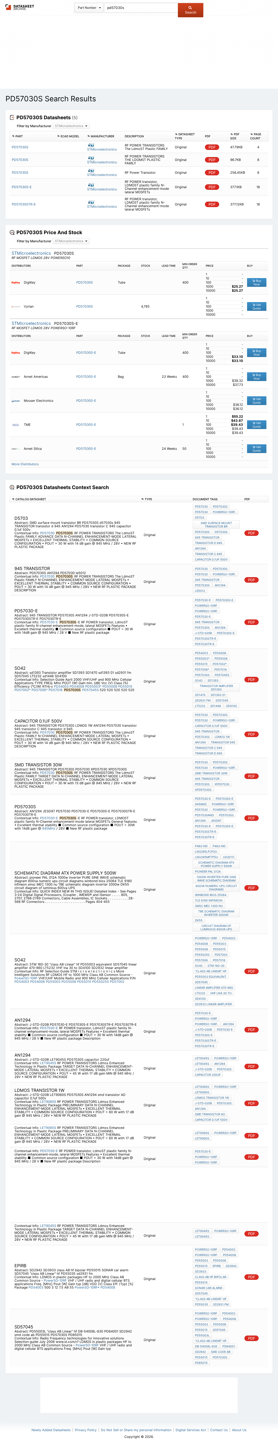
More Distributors (25, 464)
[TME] (17, 424)
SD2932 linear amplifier (213, 1004)
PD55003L (202, 1335)
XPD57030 (222, 784)
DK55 (198, 920)
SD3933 (200, 1271)
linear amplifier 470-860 (214, 987)
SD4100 (231, 706)
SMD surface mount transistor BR (216, 524)
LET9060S (48, 1102)
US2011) (228, 857)
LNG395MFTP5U (206, 857)
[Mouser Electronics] (17, 400)
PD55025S (100, 982)
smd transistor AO (210, 1114)
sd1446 (215, 706)
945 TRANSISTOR (207, 537)
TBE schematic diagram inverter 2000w (216, 913)
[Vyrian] (17, 306)
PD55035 (201, 1304)
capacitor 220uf (208, 1074)
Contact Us (219, 1430)
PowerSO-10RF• (87, 1287)
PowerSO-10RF (206, 605)
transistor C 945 (208, 554)
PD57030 (47, 533)
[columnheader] (32, 136)
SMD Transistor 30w (211, 773)
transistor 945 (223, 742)
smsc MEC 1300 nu (209, 906)
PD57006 (201, 960)
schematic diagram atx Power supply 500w (216, 864)
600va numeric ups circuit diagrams (216, 887)
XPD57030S (203, 789)
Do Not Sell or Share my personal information (136, 1430)
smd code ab (220, 1351)
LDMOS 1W (222, 736)
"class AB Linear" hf (211, 971)
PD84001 (228, 1346)
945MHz (48, 828)
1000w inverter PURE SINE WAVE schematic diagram (216, 878)
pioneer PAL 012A (208, 871)
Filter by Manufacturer (34, 126)
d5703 (199, 517)
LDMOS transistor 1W (212, 1097)
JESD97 (216, 820)
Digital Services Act (191, 1430)
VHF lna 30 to (221, 993)
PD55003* (93, 686)
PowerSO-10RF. (224, 512)
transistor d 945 (208, 543)
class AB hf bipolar (210, 1277)
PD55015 (125, 686)
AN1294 (200, 548)
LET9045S (48, 1063)
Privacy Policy (86, 1430)
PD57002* (22, 690)
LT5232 (200, 706)
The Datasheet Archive (19, 7)
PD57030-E (49, 622)
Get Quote (257, 306)
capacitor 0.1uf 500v (211, 559)
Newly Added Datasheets (51, 1430)
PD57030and (204, 815)
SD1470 (200, 695)
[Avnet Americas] (17, 376)
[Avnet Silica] (17, 448)
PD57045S (90, 690)
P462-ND (201, 846)
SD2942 (231, 1266)
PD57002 (117, 982)
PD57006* (40, 690)
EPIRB (217, 1266)
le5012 (200, 590)
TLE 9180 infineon (208, 900)
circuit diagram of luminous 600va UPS (216, 927)
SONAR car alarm (208, 1288)
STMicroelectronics (102, 149)
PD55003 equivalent (210, 976)
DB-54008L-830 (206, 1346)
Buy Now (257, 282)
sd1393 (213, 680)
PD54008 (77, 686)
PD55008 (110, 686)
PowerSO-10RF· (206, 1255)
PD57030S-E (86, 353)
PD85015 (201, 1362)
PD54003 (61, 686)
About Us (239, 1430)
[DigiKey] (17, 282)
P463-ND (219, 846)
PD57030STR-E (205, 638)
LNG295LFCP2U (206, 851)
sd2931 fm (202, 700)
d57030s (221, 532)
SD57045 (222, 700)
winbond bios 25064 (210, 895)
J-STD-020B (203, 633)
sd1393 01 (218, 695)
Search (190, 12)
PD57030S (84, 282)
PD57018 (55, 690)
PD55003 (53, 982)
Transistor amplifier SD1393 (216, 687)
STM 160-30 (216, 965)
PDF (212, 147)
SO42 (198, 680)
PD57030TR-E (204, 644)
